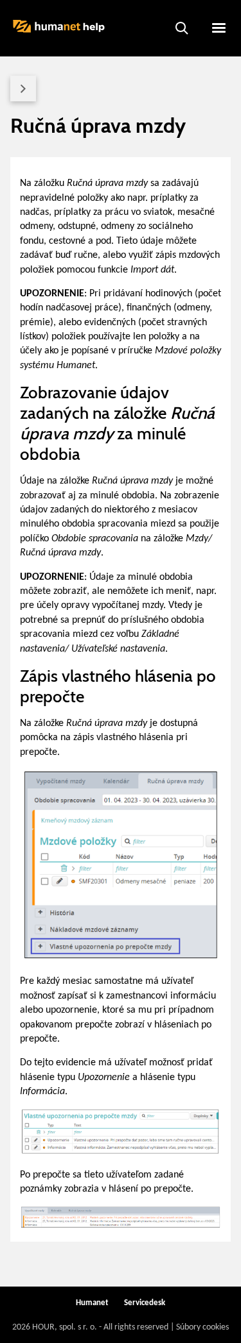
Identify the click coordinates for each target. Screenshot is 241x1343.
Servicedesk (144, 1303)
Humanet (92, 1303)
